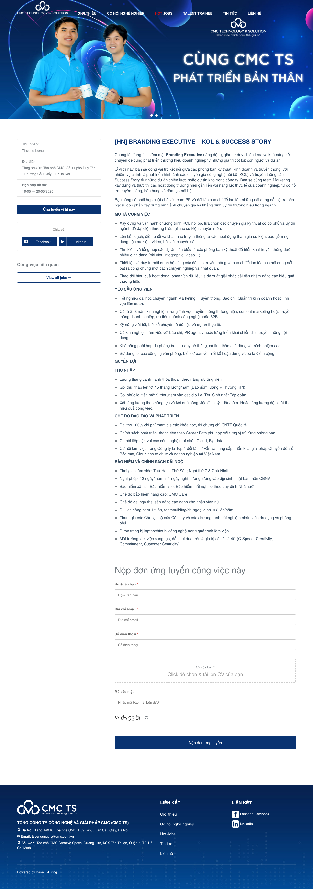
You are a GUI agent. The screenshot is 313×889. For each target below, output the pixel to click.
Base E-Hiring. (47, 871)
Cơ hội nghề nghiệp (125, 13)
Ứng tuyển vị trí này (59, 209)
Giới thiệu (87, 13)
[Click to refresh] (129, 718)
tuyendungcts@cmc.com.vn (53, 836)
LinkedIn (246, 823)
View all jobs (57, 277)
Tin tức (230, 13)
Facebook (43, 241)
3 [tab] (161, 115)
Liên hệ (254, 13)
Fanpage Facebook (254, 813)
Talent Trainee (197, 13)
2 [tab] (156, 115)
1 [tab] (151, 115)
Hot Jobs (168, 833)
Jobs (163, 13)
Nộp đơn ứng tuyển (205, 742)
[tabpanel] (156, 59)
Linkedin (80, 241)
